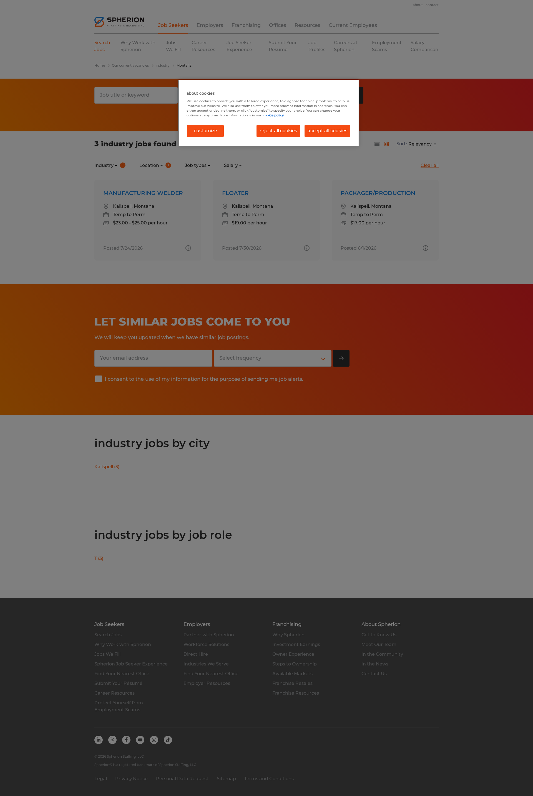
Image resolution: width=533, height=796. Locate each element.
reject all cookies (278, 130)
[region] (268, 113)
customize (205, 130)
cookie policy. (274, 115)
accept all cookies (327, 130)
